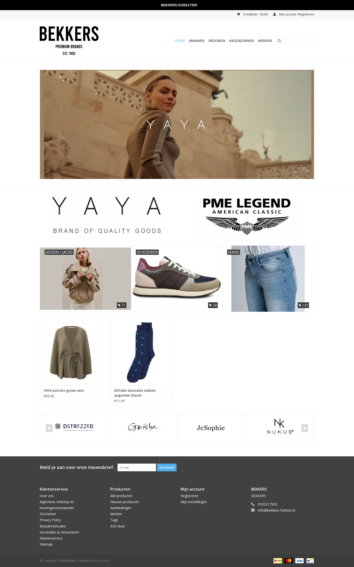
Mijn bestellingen (194, 502)
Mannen (196, 40)
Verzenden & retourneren (59, 532)
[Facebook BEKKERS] (302, 467)
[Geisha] (74, 428)
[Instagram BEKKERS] (310, 467)
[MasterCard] (288, 561)
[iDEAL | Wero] (277, 561)
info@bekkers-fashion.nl (276, 510)
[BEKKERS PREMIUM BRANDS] (80, 40)
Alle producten (121, 495)
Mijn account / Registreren (296, 14)
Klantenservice (51, 538)
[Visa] (299, 561)
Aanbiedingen (120, 508)
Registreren (189, 495)
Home (180, 40)
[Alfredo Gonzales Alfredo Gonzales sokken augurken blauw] (142, 352)
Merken (265, 40)
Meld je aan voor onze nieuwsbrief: (77, 467)
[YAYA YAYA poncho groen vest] (71, 352)
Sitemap (46, 544)
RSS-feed (117, 526)
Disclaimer (48, 514)
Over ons (47, 495)
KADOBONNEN (241, 40)
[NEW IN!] (177, 124)
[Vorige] (49, 428)
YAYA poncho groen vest (64, 390)
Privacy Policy (50, 520)
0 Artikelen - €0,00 (255, 14)
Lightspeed (103, 561)
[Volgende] (305, 428)
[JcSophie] (142, 428)
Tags (114, 520)
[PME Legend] (279, 428)
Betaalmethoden (53, 526)
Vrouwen (216, 40)
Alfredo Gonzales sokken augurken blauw (135, 393)
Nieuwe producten (124, 502)
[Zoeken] (279, 41)
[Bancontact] (309, 561)
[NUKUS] (211, 428)
